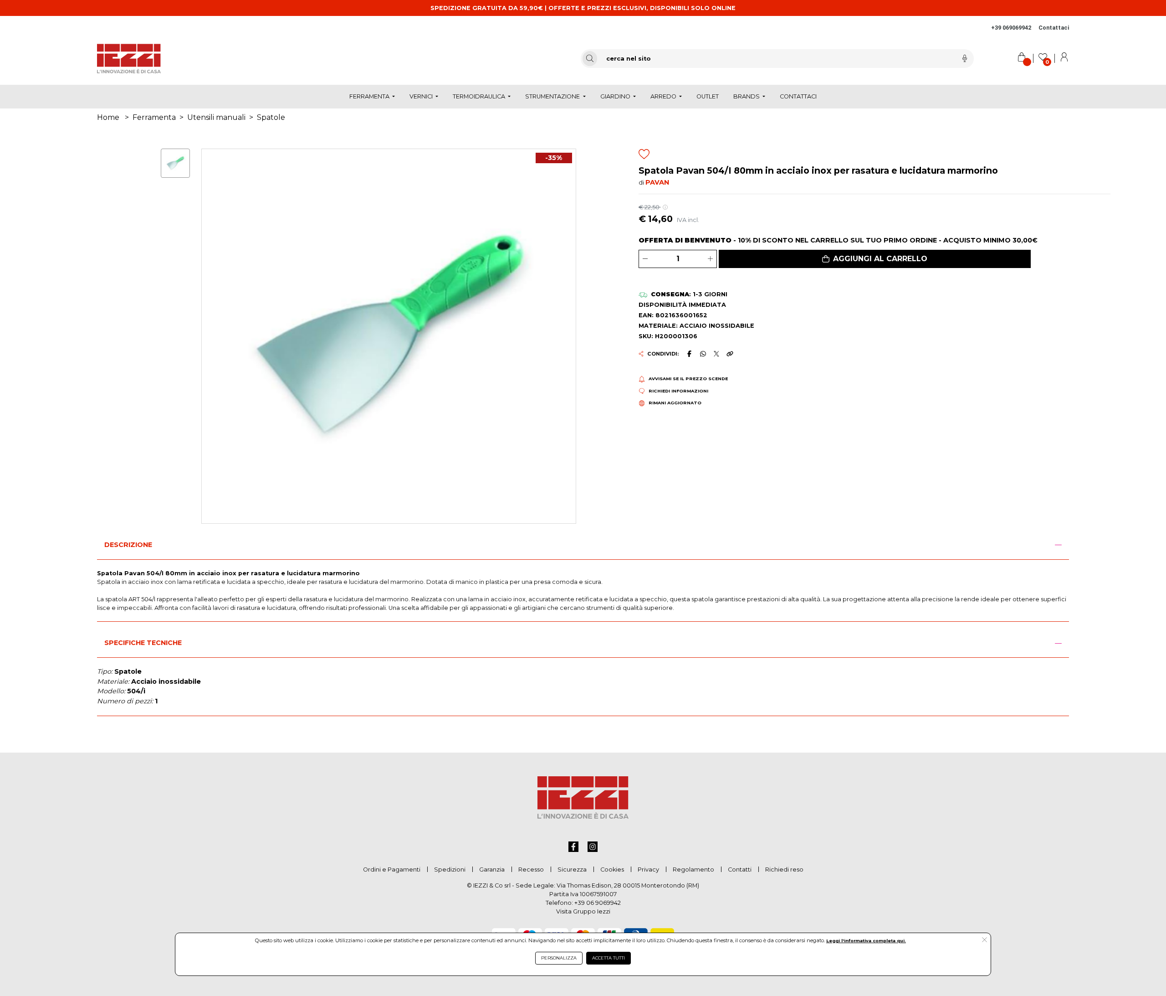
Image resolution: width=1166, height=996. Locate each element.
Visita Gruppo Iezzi (583, 911)
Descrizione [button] (128, 545)
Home (108, 117)
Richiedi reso (784, 869)
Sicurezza (572, 869)
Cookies (612, 869)
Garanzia (492, 869)
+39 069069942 (1011, 27)
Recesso (531, 869)
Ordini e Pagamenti (391, 869)
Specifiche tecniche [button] (143, 643)
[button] (875, 259)
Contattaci (1053, 27)
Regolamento (693, 869)
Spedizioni (449, 869)
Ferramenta (154, 117)
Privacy (648, 869)
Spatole (271, 117)
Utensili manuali (216, 117)
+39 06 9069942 (597, 902)
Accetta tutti (608, 957)
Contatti (740, 869)
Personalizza (559, 957)
